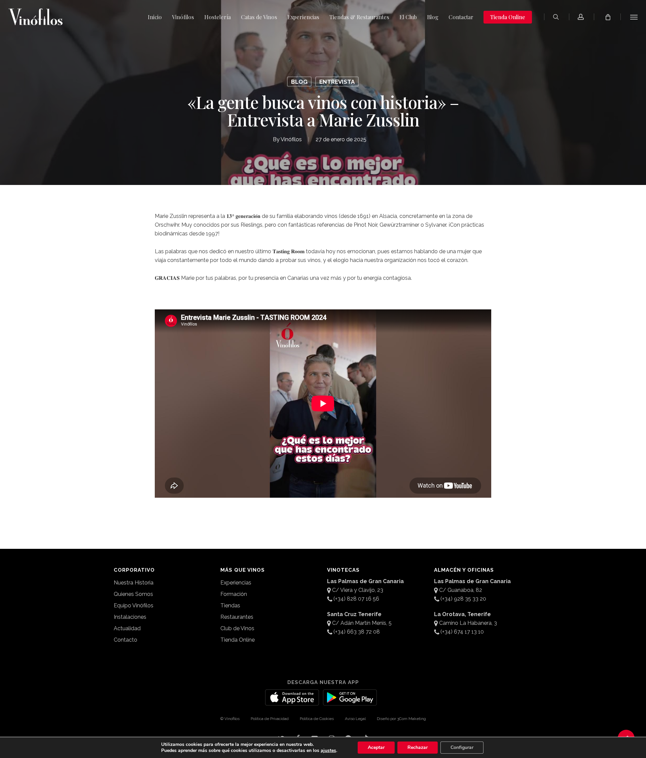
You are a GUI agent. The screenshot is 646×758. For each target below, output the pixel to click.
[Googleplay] (350, 701)
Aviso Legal (355, 718)
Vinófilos (291, 139)
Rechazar (417, 747)
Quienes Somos (133, 594)
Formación (233, 594)
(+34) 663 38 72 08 (356, 632)
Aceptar (376, 747)
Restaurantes (236, 617)
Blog (299, 81)
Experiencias (235, 582)
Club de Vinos (237, 628)
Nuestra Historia (133, 582)
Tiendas (230, 605)
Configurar (462, 747)
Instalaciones (130, 617)
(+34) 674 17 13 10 (462, 632)
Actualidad (127, 628)
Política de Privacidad (270, 718)
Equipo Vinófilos (133, 605)
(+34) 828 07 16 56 (356, 599)
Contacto (125, 640)
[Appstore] (292, 701)
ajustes (328, 751)
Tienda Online (237, 640)
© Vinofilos (230, 718)
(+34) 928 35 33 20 (463, 599)
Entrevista (337, 81)
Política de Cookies (317, 718)
